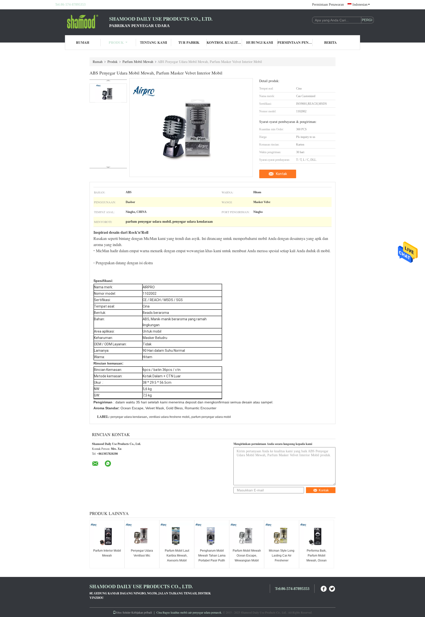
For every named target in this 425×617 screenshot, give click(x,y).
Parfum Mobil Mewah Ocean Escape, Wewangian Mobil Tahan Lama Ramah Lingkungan (247, 560)
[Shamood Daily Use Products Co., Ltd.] (82, 21)
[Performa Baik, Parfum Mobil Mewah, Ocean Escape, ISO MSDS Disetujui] (316, 535)
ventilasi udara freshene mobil (169, 417)
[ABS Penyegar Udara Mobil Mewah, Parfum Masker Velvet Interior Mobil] (108, 93)
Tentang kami (153, 42)
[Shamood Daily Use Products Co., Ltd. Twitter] (332, 588)
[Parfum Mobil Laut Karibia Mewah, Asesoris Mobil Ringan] (177, 535)
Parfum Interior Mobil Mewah (107, 553)
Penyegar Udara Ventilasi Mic (142, 553)
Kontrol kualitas (224, 42)
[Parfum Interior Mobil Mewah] (107, 535)
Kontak (281, 174)
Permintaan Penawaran (328, 4)
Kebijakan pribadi (141, 612)
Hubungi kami (259, 42)
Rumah (82, 42)
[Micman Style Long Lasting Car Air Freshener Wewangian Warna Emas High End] (281, 535)
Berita (330, 42)
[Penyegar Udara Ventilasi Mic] (142, 535)
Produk (116, 42)
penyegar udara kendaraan (128, 417)
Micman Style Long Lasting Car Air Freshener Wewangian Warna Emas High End (281, 560)
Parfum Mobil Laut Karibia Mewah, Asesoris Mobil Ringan (177, 558)
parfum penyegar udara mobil (211, 417)
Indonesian (359, 4)
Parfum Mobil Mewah (137, 61)
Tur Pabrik (188, 42)
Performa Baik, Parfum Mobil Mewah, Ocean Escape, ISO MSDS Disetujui (317, 560)
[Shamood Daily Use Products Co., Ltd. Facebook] (324, 588)
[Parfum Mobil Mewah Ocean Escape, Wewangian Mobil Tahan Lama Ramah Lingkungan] (246, 535)
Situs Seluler (123, 612)
